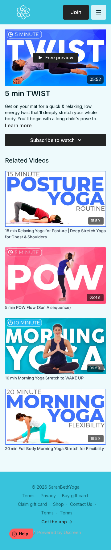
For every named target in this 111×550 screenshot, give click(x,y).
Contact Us (81, 504)
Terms (28, 495)
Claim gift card (32, 504)
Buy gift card (75, 495)
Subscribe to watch (52, 140)
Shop (58, 504)
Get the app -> (56, 521)
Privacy (48, 495)
